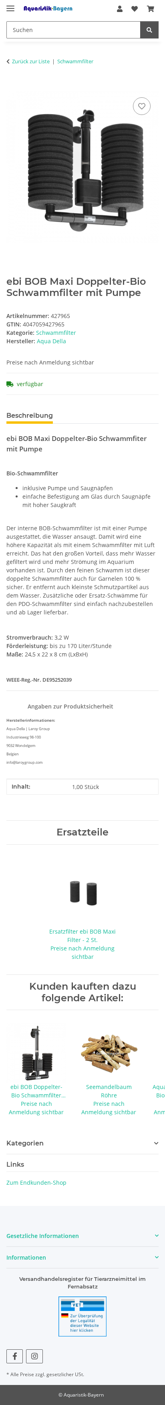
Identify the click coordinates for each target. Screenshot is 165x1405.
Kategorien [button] (25, 1143)
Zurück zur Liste (31, 61)
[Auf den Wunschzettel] (142, 106)
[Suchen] (149, 29)
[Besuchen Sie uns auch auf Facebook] (14, 1356)
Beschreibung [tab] (29, 415)
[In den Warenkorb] (12, 86)
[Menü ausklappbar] (10, 5)
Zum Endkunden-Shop (36, 1182)
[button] (120, 9)
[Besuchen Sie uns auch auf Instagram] (34, 1356)
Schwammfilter (56, 332)
